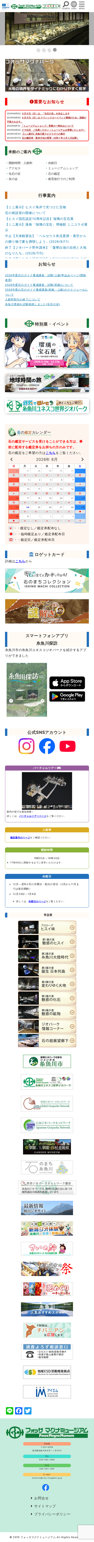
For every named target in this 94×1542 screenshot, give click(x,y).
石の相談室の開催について (25, 213)
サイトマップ (45, 1506)
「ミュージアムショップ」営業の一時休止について (47, 125)
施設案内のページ (20, 837)
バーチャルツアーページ (33, 816)
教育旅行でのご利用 (61, 179)
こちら (51, 453)
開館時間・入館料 (20, 163)
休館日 (52, 163)
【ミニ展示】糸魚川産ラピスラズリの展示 (43, 133)
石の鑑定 (54, 173)
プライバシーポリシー (52, 1514)
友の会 (13, 179)
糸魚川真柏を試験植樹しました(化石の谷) (32, 304)
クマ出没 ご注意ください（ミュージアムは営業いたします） (54, 129)
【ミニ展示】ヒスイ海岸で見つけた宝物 (35, 207)
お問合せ (41, 1498)
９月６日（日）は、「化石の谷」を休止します (46, 113)
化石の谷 (15, 173)
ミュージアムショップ (63, 168)
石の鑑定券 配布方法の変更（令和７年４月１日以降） (50, 137)
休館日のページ (37, 901)
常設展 (48, 915)
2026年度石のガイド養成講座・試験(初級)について (39, 285)
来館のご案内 (19, 151)
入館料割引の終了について (22, 299)
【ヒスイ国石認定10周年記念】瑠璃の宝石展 (39, 219)
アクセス (15, 168)
